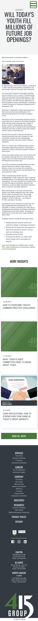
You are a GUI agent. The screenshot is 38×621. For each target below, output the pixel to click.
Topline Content (7, 404)
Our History (19, 479)
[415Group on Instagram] (19, 542)
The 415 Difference (19, 470)
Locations (19, 491)
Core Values (19, 482)
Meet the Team (19, 484)
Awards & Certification (19, 486)
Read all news (19, 436)
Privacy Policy (19, 517)
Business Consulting (19, 458)
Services (19, 453)
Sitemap (19, 521)
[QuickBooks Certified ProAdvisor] (14, 533)
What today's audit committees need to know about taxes (17, 362)
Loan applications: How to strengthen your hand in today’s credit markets (17, 416)
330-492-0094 (21, 558)
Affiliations (19, 489)
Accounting (19, 456)
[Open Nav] (33, 4)
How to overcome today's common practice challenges (19, 306)
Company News (19, 493)
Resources (19, 505)
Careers (19, 467)
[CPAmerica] (21, 533)
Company (19, 476)
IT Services (19, 460)
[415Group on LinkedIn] (25, 542)
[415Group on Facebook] (12, 542)
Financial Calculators (19, 508)
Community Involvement (19, 496)
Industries (19, 500)
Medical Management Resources (19, 512)
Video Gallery (19, 510)
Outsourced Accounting (19, 463)
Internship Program (19, 472)
